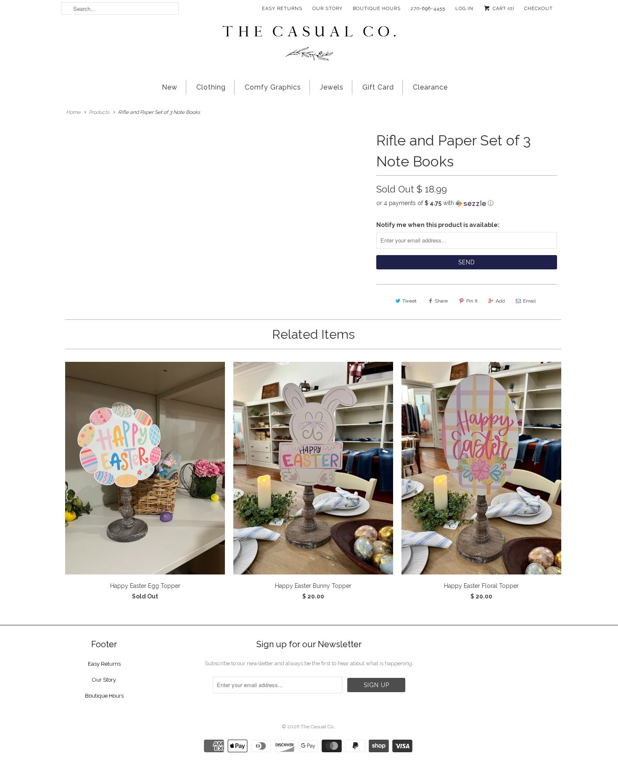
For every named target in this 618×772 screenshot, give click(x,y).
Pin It (472, 301)
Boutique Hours (377, 8)
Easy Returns (282, 8)
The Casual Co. (318, 727)
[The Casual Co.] (309, 44)
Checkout (538, 8)
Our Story (327, 8)
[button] (466, 203)
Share (441, 301)
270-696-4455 (428, 8)
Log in (464, 8)
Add (500, 301)
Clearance (430, 87)
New (169, 87)
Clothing (211, 87)
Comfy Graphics (273, 87)
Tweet (409, 301)
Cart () (502, 8)
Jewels (331, 87)
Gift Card (378, 87)
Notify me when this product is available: (437, 224)
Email (529, 301)
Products (99, 112)
